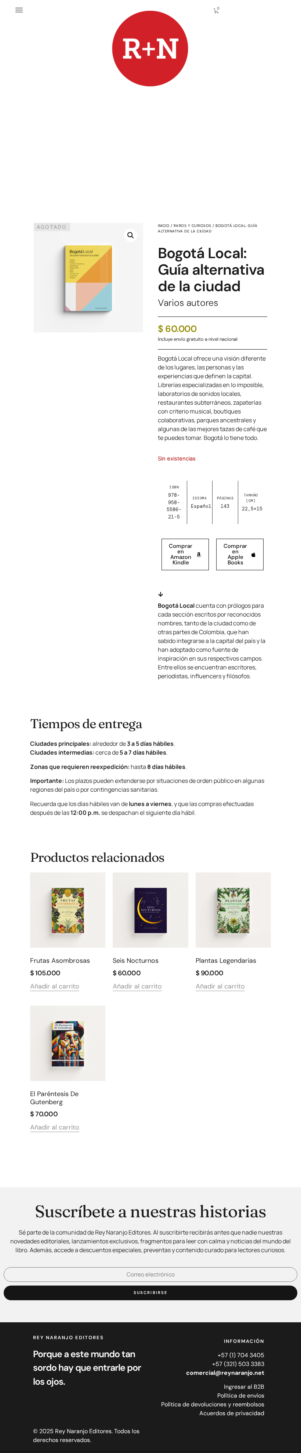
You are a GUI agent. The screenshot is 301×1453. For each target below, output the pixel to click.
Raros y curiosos (192, 225)
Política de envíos (240, 1395)
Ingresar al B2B (244, 1387)
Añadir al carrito (54, 987)
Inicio (163, 225)
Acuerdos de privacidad (231, 1413)
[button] (19, 10)
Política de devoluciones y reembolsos (212, 1404)
